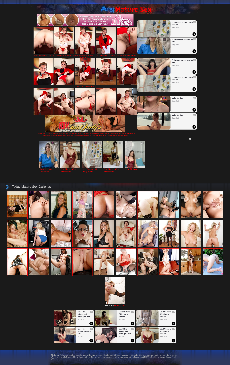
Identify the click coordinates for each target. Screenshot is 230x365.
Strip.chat (175, 28)
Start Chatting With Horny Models (182, 23)
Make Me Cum (177, 98)
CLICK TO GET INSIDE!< (85, 87)
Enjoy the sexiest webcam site (183, 40)
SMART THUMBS (119, 305)
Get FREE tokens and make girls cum (84, 314)
